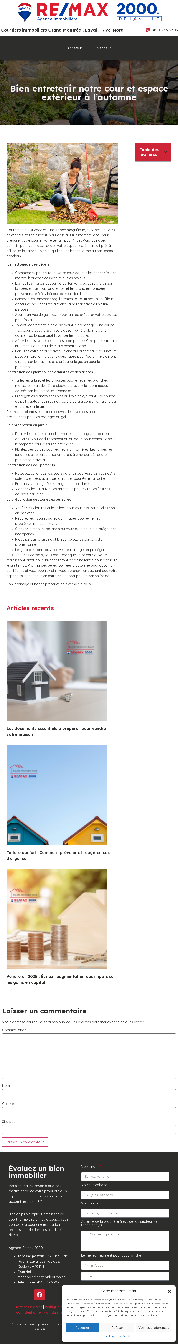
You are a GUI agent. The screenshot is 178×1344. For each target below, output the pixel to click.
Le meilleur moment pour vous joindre (111, 1256)
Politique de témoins (119, 1336)
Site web (9, 1121)
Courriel (9, 1103)
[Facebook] (39, 1294)
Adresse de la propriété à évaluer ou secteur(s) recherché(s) (119, 1223)
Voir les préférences (153, 1327)
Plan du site (53, 1312)
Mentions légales (28, 1307)
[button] (169, 1291)
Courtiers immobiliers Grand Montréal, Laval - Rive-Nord (62, 30)
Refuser (117, 1327)
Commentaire (14, 1030)
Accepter (82, 1327)
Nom (7, 1085)
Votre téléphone (94, 1185)
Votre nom (90, 1167)
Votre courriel (92, 1203)
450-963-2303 (165, 30)
